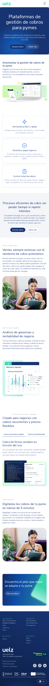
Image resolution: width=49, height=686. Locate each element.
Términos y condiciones (10, 666)
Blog (27, 638)
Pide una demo (13, 593)
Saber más (33, 47)
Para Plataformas (32, 623)
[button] (45, 3)
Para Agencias (31, 625)
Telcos (4, 630)
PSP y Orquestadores (9, 621)
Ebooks (28, 640)
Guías (28, 643)
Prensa (5, 639)
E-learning (6, 628)
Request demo (17, 47)
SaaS (4, 625)
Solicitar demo (17, 230)
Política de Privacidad (9, 661)
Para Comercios (31, 621)
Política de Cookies (8, 664)
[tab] (14, 434)
